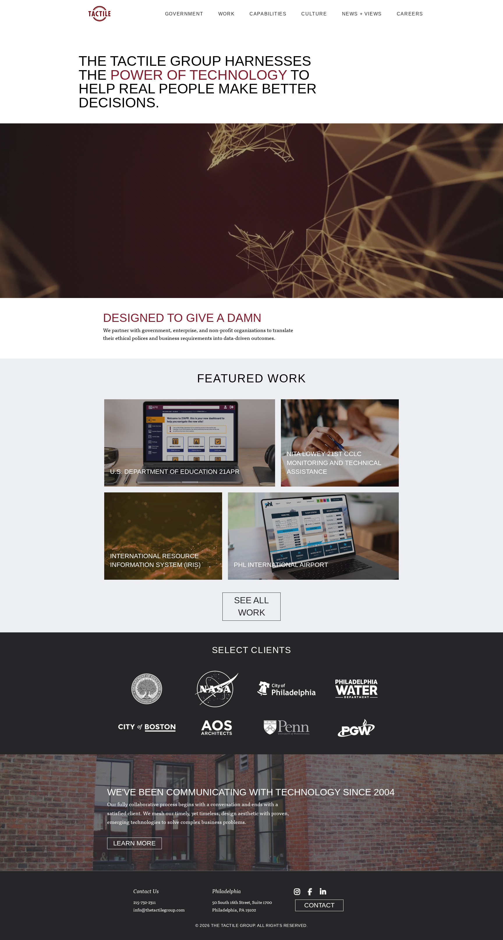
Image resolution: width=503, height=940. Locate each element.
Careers (410, 13)
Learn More (134, 843)
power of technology (198, 75)
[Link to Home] (99, 25)
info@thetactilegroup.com (159, 909)
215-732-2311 (144, 902)
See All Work (251, 606)
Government (184, 13)
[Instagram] (297, 891)
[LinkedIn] (323, 891)
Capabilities (267, 13)
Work (226, 13)
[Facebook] (310, 891)
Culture (314, 13)
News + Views (362, 13)
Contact (319, 905)
